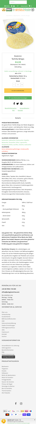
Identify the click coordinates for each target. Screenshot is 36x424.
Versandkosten (24, 108)
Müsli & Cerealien (7, 377)
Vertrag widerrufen (8, 357)
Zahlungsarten (6, 348)
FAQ (13, 110)
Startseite (9, 15)
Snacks (4, 371)
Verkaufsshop (6, 314)
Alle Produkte (6, 393)
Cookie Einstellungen (8, 325)
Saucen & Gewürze (8, 382)
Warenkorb (26, 6)
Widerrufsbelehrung (8, 354)
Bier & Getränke (7, 388)
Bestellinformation (11, 108)
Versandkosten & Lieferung (10, 345)
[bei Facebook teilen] (14, 104)
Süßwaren (5, 373)
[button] (18, 97)
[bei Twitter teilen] (17, 104)
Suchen (4, 336)
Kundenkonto (6, 316)
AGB (3, 321)
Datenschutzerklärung (9, 323)
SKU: (16, 73)
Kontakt (20, 110)
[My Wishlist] (18, 6)
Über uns (4, 312)
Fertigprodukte (6, 379)
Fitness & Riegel (7, 384)
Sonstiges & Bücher (8, 386)
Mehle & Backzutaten (9, 375)
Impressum (5, 332)
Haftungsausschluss (8, 327)
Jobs (3, 330)
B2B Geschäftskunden (9, 319)
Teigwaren (5, 368)
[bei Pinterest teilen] (21, 104)
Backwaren (17, 15)
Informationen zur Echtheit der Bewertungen (18, 423)
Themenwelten (6, 390)
